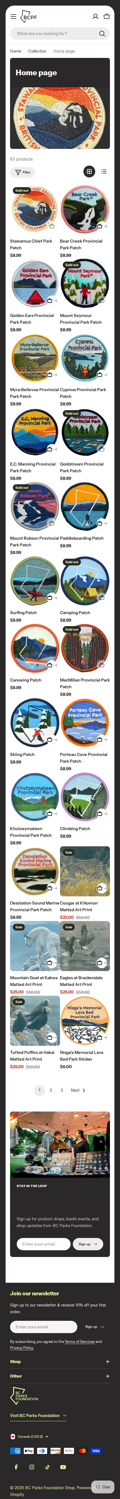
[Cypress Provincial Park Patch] (85, 358)
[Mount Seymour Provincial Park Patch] (85, 284)
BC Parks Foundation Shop (50, 1487)
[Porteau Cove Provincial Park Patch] (85, 723)
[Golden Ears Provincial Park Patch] (35, 284)
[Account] (95, 16)
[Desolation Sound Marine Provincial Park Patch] (35, 871)
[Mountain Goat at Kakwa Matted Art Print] (35, 946)
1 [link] (39, 1090)
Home (15, 51)
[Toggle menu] (13, 16)
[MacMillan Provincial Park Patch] (85, 648)
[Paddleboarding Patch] (85, 506)
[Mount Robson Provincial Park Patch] (35, 506)
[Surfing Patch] (35, 581)
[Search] (102, 33)
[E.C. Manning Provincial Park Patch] (35, 432)
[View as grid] (89, 171)
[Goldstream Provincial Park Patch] (85, 432)
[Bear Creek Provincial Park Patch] (85, 209)
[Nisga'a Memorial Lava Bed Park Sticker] (85, 1021)
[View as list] (104, 171)
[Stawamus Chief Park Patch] (35, 209)
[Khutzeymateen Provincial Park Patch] (35, 797)
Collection (37, 51)
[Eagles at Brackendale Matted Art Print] (85, 946)
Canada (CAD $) (30, 1436)
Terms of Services (80, 1341)
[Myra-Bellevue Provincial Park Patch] (35, 358)
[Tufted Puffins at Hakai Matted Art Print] (35, 1021)
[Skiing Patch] (35, 723)
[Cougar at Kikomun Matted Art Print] (85, 871)
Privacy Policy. (22, 1347)
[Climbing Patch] (85, 797)
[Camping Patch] (85, 581)
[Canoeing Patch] (35, 648)
